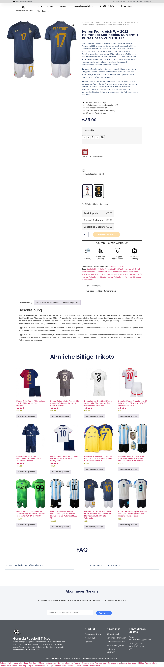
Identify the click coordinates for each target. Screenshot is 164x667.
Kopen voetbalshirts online (39, 666)
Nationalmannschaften (83, 6)
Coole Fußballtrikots (95, 269)
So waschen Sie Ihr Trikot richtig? (105, 565)
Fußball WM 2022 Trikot (117, 274)
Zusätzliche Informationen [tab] (47, 302)
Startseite (85, 22)
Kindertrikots (126, 6)
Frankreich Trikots (109, 22)
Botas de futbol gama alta (11, 663)
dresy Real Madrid (130, 663)
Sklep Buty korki (30, 663)
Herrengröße (89, 130)
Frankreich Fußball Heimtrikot (94, 271)
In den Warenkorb (106, 234)
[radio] (84, 137)
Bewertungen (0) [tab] (70, 302)
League (50, 6)
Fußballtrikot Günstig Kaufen (101, 277)
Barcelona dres (114, 663)
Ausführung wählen (26, 416)
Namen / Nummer (93, 156)
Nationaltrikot (96, 22)
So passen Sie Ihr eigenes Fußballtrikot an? (24, 565)
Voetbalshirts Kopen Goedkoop (13, 666)
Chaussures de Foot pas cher (94, 663)
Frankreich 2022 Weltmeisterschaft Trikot (122, 269)
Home (39, 6)
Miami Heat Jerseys (47, 663)
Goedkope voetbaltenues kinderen (66, 666)
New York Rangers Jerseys (68, 663)
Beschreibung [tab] (26, 302)
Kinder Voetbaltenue (91, 666)
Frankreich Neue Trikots (118, 271)
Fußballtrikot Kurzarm (123, 277)
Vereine (63, 6)
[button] (73, 25)
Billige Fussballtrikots (148, 663)
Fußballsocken (94, 174)
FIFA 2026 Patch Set (97, 204)
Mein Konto (42, 11)
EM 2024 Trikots (107, 6)
